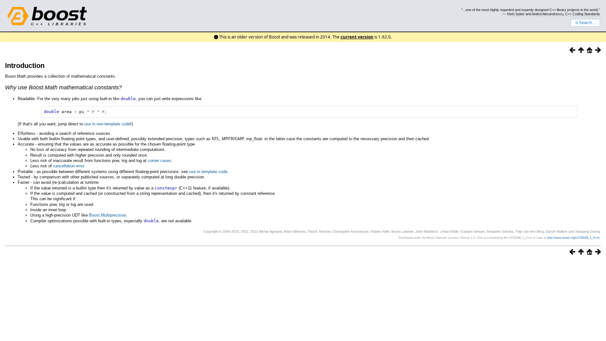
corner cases (159, 160)
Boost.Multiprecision (107, 215)
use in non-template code (107, 124)
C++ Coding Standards (582, 14)
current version (357, 37)
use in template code (208, 171)
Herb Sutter (516, 14)
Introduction (25, 65)
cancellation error (68, 166)
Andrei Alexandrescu (547, 14)
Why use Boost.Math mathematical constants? (63, 87)
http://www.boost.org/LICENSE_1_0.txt (573, 237)
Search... (587, 23)
